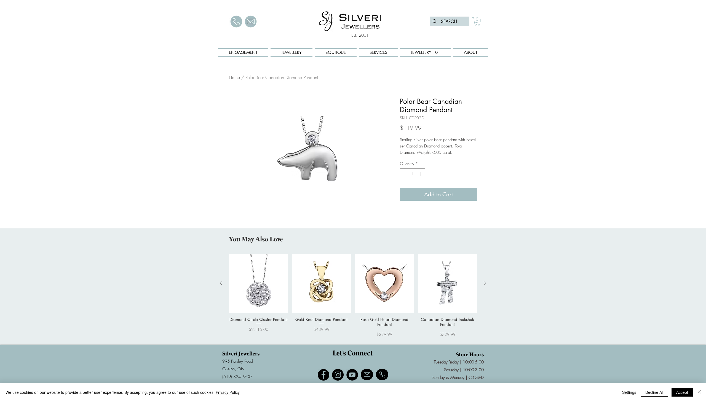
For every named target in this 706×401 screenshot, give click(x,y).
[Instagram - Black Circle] (338, 375)
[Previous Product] (221, 283)
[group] (353, 295)
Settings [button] (629, 392)
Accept (682, 392)
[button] (477, 21)
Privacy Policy (228, 392)
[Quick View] (258, 283)
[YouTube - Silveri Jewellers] (352, 375)
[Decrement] (404, 174)
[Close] (699, 392)
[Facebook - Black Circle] (323, 375)
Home (234, 77)
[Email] (367, 374)
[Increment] (421, 174)
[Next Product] (485, 283)
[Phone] (382, 374)
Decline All (654, 392)
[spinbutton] (412, 174)
